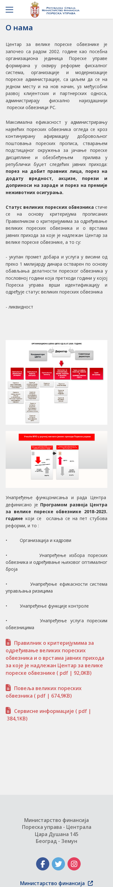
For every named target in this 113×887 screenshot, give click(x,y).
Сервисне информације (48, 715)
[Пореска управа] (57, 9)
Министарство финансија (52, 883)
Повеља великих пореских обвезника (44, 692)
